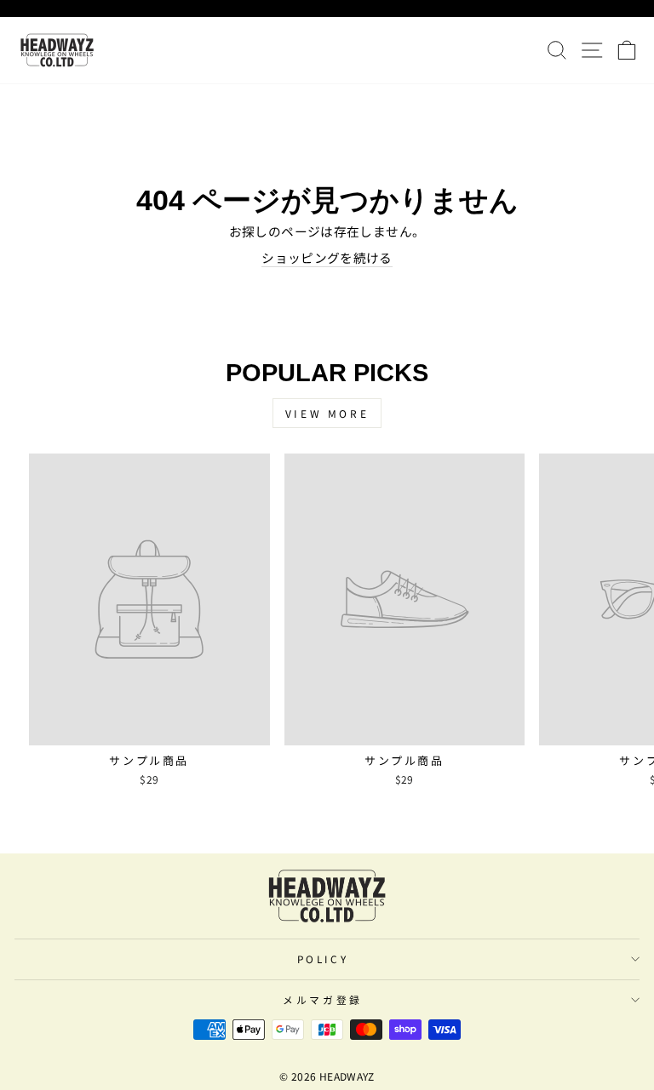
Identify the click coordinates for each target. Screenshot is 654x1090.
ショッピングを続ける (327, 257)
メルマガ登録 (322, 999)
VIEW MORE (327, 413)
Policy (322, 958)
